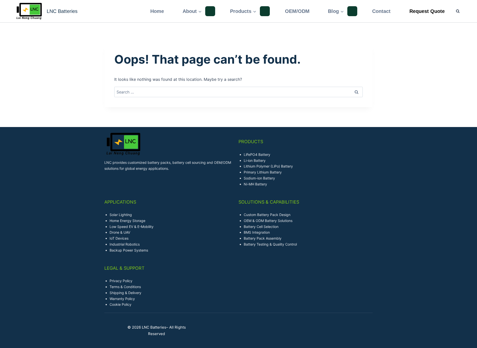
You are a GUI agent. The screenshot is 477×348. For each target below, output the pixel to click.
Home (157, 11)
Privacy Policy (121, 281)
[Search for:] (238, 91)
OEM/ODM (297, 11)
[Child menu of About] (210, 11)
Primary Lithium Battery (263, 172)
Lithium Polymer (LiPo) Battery (268, 166)
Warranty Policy (122, 299)
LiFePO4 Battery (257, 154)
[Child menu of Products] (265, 11)
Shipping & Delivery (125, 293)
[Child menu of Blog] (352, 11)
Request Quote (427, 11)
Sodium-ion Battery (259, 178)
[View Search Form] (455, 11)
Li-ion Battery (255, 160)
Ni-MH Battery (255, 184)
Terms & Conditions (125, 287)
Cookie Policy (120, 304)
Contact (381, 11)
